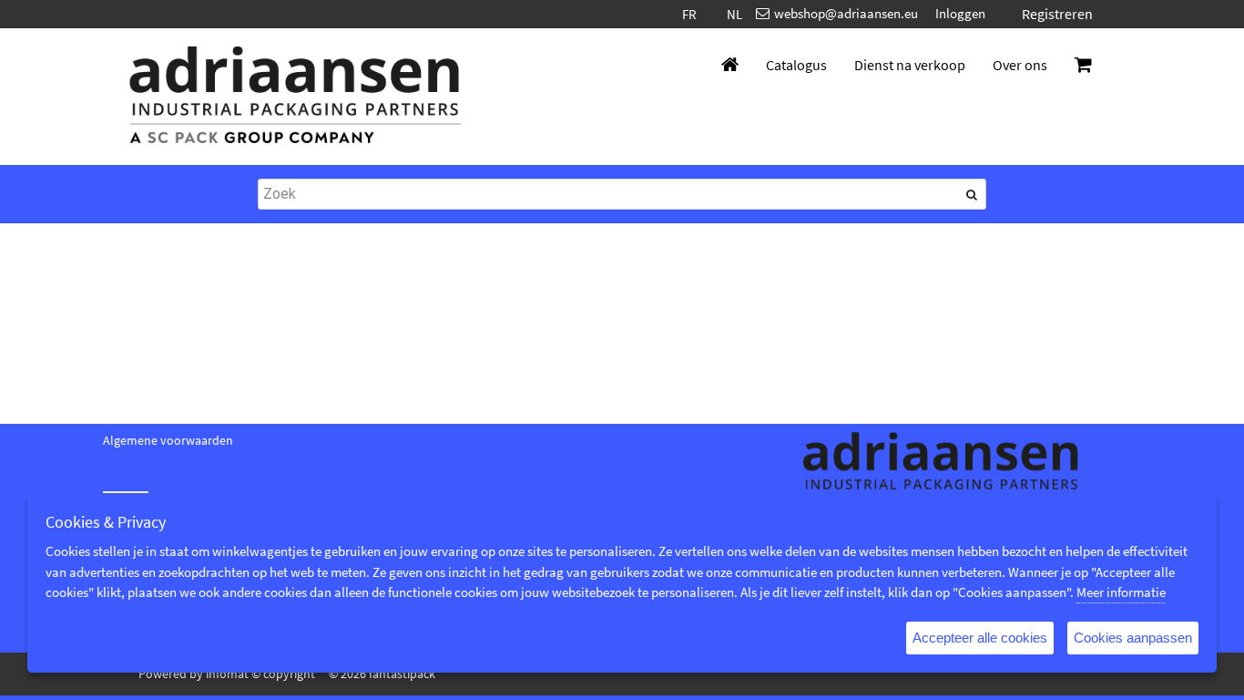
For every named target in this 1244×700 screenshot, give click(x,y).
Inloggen (960, 13)
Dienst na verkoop (909, 65)
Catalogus (796, 65)
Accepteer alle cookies (980, 637)
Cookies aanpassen (1133, 637)
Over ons (1020, 65)
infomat (227, 673)
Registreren (1057, 14)
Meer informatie (1121, 592)
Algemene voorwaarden (168, 440)
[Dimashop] (296, 96)
